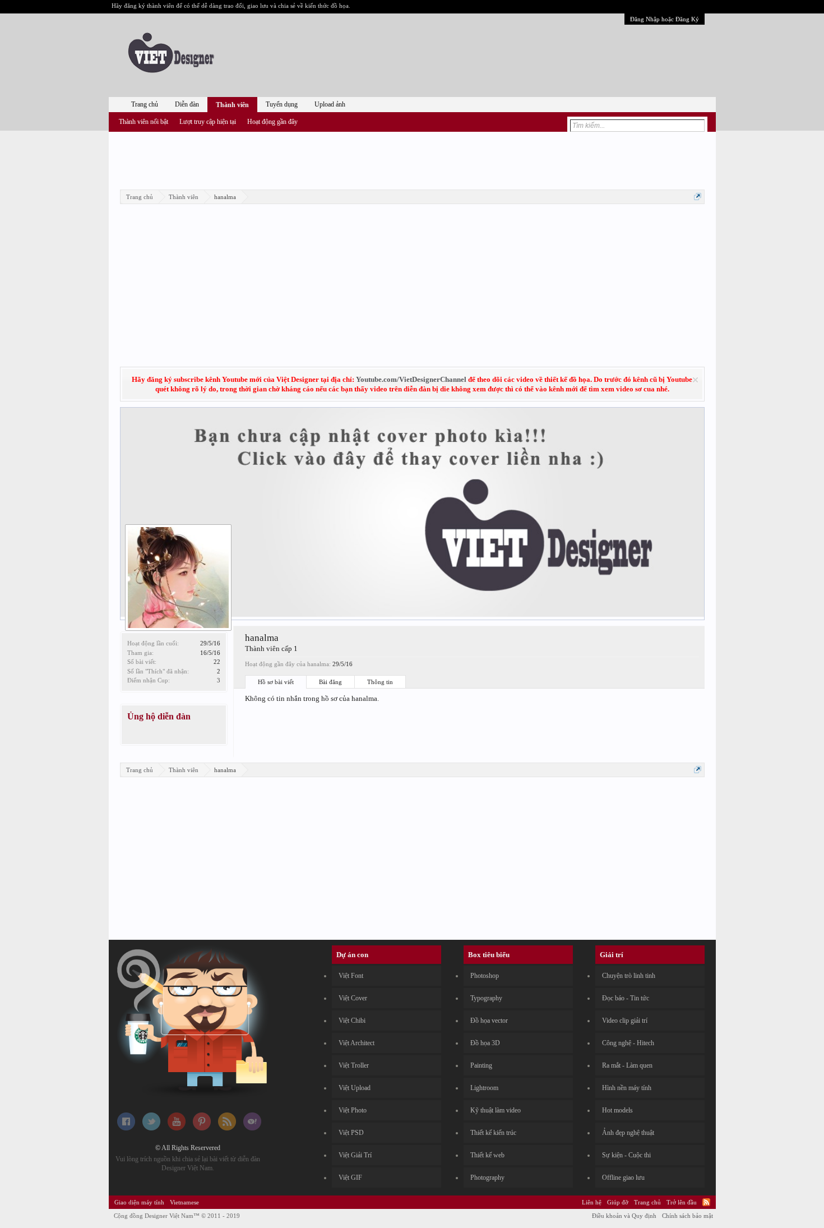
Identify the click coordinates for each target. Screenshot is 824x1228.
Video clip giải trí (624, 1020)
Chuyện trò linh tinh (628, 976)
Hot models (617, 1110)
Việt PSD (351, 1133)
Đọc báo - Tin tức (625, 998)
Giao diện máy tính (139, 1202)
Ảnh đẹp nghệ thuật (628, 1133)
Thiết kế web (487, 1155)
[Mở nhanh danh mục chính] (697, 196)
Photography (487, 1177)
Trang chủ (144, 104)
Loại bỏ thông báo (695, 380)
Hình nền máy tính (626, 1088)
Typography (486, 998)
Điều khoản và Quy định (624, 1215)
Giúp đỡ (617, 1202)
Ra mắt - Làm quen (627, 1065)
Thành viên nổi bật (143, 122)
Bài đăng (330, 681)
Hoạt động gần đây (272, 122)
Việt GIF (350, 1177)
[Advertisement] (412, 158)
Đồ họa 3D (485, 1043)
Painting (481, 1065)
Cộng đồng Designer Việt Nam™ (177, 1215)
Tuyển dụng (282, 104)
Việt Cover (353, 998)
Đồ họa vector (489, 1020)
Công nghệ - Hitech (628, 1043)
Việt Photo (353, 1110)
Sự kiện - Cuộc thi (626, 1155)
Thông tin (380, 681)
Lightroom (484, 1088)
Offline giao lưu (623, 1177)
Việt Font (351, 976)
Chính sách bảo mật (687, 1215)
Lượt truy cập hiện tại (207, 122)
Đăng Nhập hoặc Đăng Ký (664, 19)
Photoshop (484, 976)
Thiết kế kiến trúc (493, 1133)
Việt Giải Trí (355, 1155)
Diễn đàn (187, 104)
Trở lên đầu (681, 1202)
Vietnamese (184, 1202)
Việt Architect (356, 1043)
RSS (706, 1202)
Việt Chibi (352, 1020)
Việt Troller (354, 1065)
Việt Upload (355, 1088)
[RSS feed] (227, 1128)
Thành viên (232, 105)
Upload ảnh (329, 104)
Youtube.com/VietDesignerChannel (411, 379)
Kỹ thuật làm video (495, 1110)
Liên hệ (591, 1202)
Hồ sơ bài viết (276, 681)
